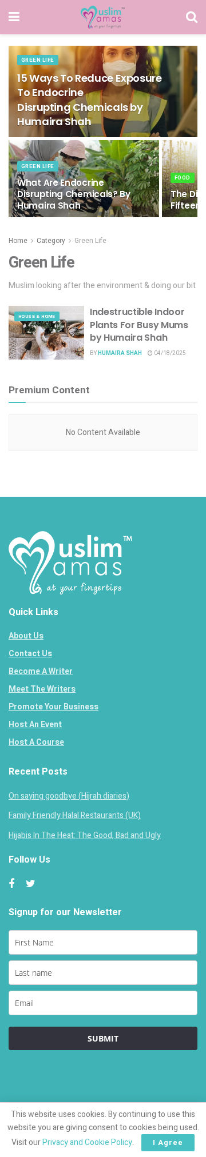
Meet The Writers (42, 689)
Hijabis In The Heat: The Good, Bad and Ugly (85, 835)
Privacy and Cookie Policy (87, 1142)
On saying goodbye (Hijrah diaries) (69, 796)
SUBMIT (103, 1038)
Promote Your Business (53, 707)
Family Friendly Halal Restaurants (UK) (75, 815)
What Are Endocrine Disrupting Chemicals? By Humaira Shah (73, 194)
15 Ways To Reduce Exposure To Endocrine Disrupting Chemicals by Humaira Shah (89, 100)
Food (183, 178)
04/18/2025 (169, 353)
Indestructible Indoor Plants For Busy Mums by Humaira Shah (139, 324)
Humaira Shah (120, 353)
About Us (26, 636)
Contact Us (30, 654)
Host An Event (35, 725)
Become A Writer (41, 671)
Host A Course (36, 742)
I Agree (168, 1142)
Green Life (37, 60)
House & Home (37, 316)
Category (51, 241)
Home (18, 241)
